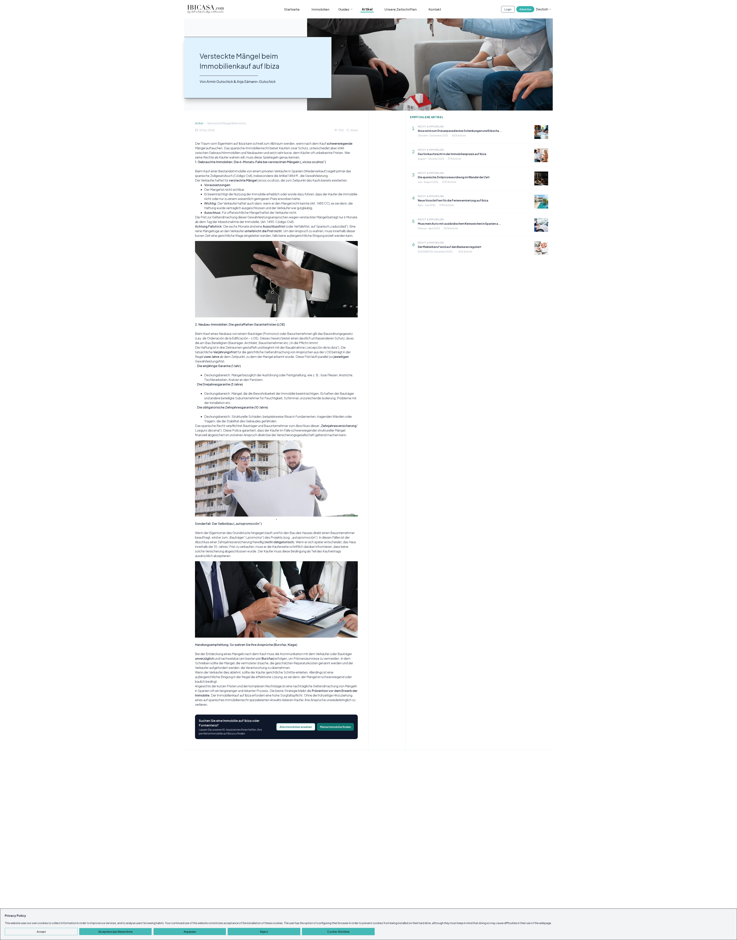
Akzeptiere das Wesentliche (115, 931)
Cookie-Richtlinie (338, 931)
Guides (343, 9)
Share (354, 130)
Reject (264, 931)
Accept (41, 931)
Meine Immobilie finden (335, 727)
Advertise (525, 9)
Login (507, 9)
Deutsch (542, 9)
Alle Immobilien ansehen (296, 727)
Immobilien (320, 9)
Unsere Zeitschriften (400, 9)
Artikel (367, 9)
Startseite (292, 9)
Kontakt (435, 9)
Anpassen (190, 931)
